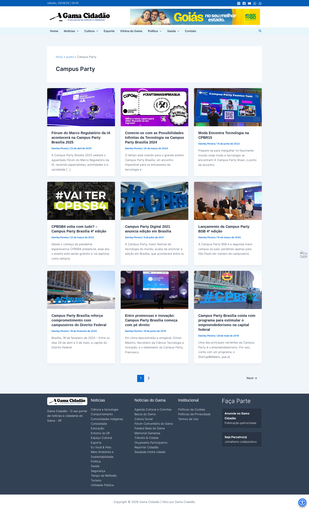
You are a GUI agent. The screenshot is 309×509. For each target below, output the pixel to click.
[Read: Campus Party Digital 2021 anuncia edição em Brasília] (154, 200)
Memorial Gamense (147, 433)
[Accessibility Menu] (302, 502)
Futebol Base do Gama (149, 428)
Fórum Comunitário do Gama (153, 423)
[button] (77, 31)
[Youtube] (249, 3)
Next (252, 378)
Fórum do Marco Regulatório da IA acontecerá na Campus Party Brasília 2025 (81, 137)
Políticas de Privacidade (194, 414)
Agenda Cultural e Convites (152, 409)
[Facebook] (244, 3)
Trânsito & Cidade (146, 438)
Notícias (69, 31)
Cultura (89, 31)
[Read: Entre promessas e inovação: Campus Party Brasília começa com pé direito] (154, 289)
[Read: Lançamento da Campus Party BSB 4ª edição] (228, 200)
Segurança (98, 471)
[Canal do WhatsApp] (254, 3)
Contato (190, 31)
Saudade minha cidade (149, 452)
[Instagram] (238, 3)
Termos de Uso (188, 419)
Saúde (171, 31)
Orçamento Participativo (150, 442)
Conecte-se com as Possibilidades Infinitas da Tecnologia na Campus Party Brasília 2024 (154, 137)
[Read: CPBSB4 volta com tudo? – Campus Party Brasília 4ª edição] (81, 200)
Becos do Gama (145, 414)
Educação (97, 428)
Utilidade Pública (102, 485)
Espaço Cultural (101, 438)
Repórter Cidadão (146, 447)
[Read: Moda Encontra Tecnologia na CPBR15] (228, 107)
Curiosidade (99, 423)
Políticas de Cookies (191, 409)
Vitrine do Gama (131, 31)
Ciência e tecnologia (104, 409)
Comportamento (102, 414)
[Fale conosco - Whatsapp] (260, 3)
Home (54, 31)
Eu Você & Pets (101, 447)
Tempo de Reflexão (104, 475)
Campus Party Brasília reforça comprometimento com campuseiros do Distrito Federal (79, 320)
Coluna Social (143, 419)
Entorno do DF (100, 433)
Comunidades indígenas (107, 419)
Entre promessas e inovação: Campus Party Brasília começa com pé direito (151, 320)
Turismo (96, 480)
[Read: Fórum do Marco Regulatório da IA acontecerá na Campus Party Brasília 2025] (81, 107)
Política (153, 31)
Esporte (109, 31)
